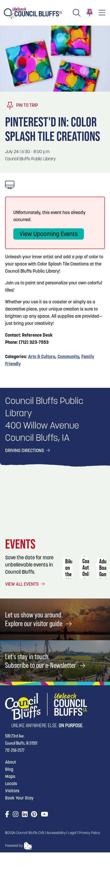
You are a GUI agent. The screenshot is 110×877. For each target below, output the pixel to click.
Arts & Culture (41, 357)
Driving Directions (25, 451)
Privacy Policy (89, 833)
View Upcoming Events (48, 234)
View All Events (22, 584)
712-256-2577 (14, 750)
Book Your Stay (19, 798)
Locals (11, 784)
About (10, 762)
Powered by (14, 846)
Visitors (12, 791)
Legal (72, 833)
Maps (10, 777)
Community (68, 357)
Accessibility (56, 833)
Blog (9, 769)
